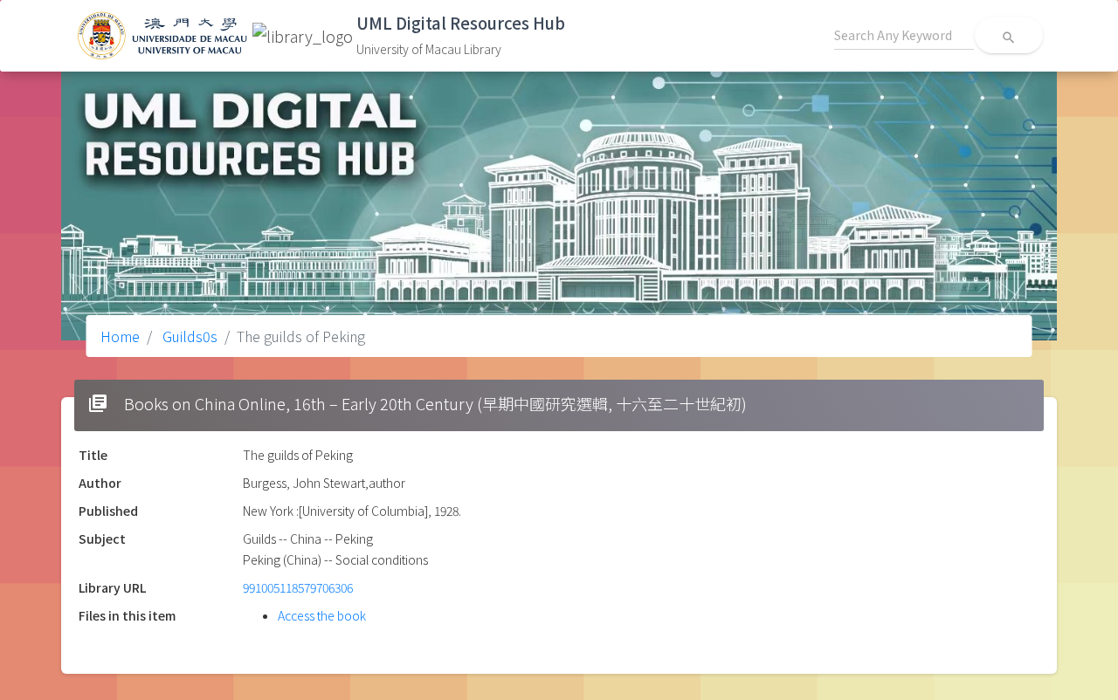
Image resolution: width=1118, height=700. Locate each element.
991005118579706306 (298, 587)
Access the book (322, 615)
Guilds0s (188, 336)
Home (120, 336)
